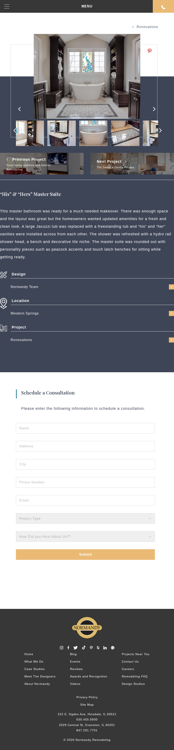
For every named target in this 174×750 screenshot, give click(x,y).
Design (19, 274)
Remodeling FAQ (135, 676)
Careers (128, 669)
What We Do (34, 661)
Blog (73, 654)
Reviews (76, 669)
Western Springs (25, 313)
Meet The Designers (40, 676)
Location (20, 301)
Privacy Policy (87, 697)
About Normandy (37, 683)
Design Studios (133, 683)
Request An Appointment (163, 6)
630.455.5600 (87, 719)
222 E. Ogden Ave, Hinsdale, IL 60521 (87, 714)
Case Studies (34, 669)
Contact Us (130, 661)
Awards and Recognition (88, 676)
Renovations (147, 27)
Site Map (87, 704)
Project (19, 327)
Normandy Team (24, 287)
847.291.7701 (87, 730)
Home (28, 654)
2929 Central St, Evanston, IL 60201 (87, 725)
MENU (87, 6)
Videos (75, 683)
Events (75, 661)
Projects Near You (136, 654)
